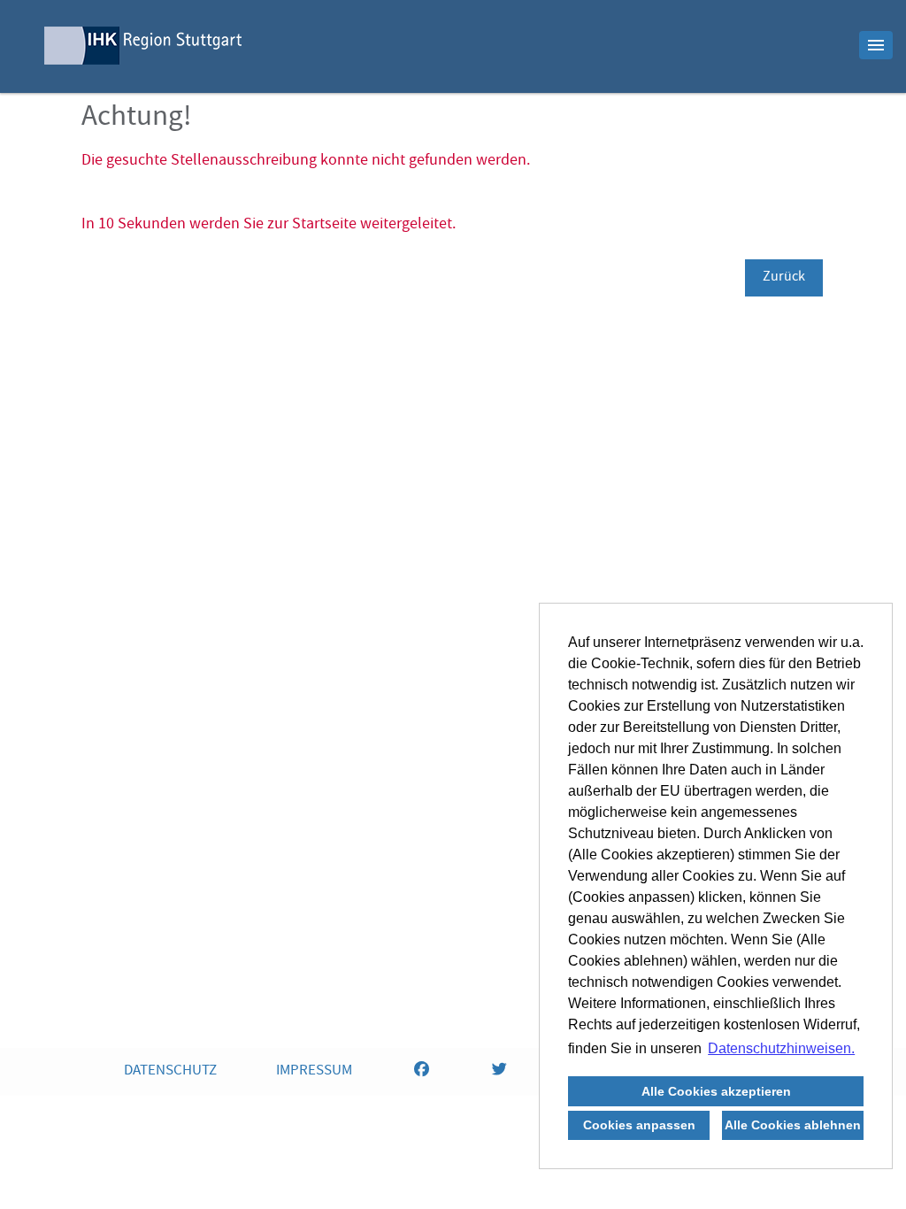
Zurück (784, 278)
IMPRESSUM (314, 1071)
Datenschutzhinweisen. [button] (781, 1048)
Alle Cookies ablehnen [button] (793, 1125)
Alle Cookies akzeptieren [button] (716, 1091)
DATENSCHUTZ (170, 1071)
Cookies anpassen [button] (639, 1125)
